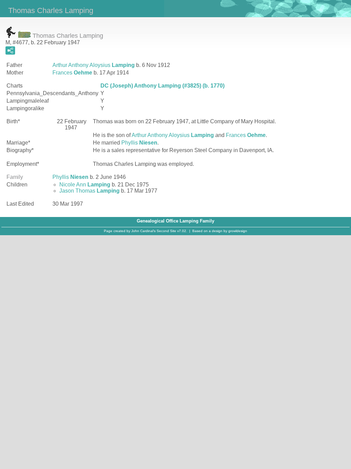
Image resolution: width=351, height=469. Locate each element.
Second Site (166, 231)
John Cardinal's (143, 231)
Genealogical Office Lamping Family (175, 221)
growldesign (237, 231)
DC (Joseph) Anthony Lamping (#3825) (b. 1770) (162, 86)
